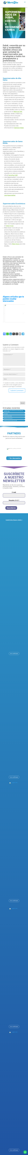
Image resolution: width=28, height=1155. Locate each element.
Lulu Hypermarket (9, 195)
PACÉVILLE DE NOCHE (8, 418)
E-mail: (14, 492)
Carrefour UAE (13, 175)
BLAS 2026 (6, 413)
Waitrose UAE (18, 111)
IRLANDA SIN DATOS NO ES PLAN (10, 420)
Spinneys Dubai (19, 128)
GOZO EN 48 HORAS (8, 416)
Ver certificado (14, 653)
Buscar (22, 403)
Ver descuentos (15, 458)
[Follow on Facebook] (9, 524)
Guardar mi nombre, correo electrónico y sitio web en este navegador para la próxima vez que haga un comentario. (13, 384)
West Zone (15, 244)
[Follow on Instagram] (13, 524)
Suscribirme (11, 508)
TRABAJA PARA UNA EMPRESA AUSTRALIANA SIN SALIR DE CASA (13, 411)
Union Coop (9, 226)
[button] (5, 313)
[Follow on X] (17, 524)
